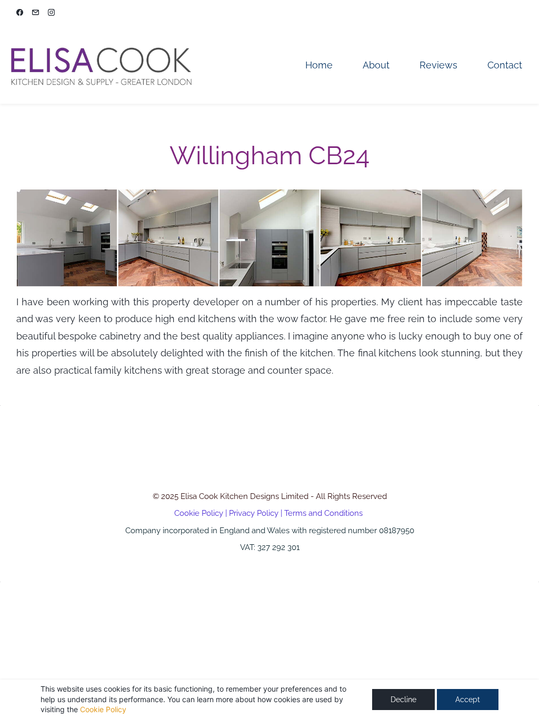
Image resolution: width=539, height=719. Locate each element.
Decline (403, 699)
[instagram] (51, 13)
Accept (467, 699)
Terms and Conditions (323, 513)
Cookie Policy (103, 709)
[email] (35, 13)
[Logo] (100, 65)
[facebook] (19, 13)
